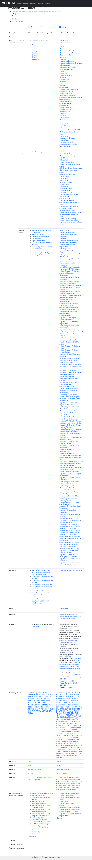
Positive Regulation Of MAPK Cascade (69, 379)
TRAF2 (70, 749)
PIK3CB (69, 729)
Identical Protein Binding (67, 210)
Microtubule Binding (65, 182)
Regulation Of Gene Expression (69, 281)
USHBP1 (49, 711)
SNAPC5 (46, 709)
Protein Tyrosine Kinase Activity (69, 809)
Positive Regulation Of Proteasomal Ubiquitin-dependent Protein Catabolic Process (71, 334)
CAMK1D (64, 701)
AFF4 (57, 695)
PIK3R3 (40, 707)
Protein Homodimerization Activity (70, 212)
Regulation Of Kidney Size (68, 360)
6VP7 (74, 779)
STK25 (74, 743)
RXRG (41, 709)
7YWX (35, 779)
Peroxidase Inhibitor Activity (68, 206)
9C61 (65, 789)
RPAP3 (76, 737)
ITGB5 (47, 699)
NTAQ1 (51, 705)
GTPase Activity (64, 160)
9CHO (74, 789)
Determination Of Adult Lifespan (69, 269)
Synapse (62, 122)
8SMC (74, 783)
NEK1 (70, 727)
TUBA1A (59, 751)
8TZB (62, 785)
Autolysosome (64, 118)
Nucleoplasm (36, 51)
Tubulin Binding (64, 184)
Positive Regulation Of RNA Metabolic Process (41, 806)
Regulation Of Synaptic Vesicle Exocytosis (69, 560)
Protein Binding (37, 152)
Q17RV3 (58, 773)
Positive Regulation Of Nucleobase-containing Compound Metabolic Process (41, 820)
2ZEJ (57, 777)
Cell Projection (64, 105)
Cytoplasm (35, 55)
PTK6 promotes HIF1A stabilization (70, 570)
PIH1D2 (35, 707)
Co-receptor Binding (65, 208)
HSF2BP (37, 699)
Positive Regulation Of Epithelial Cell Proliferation (42, 248)
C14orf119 (47, 695)
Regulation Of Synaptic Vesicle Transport (69, 515)
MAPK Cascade (64, 230)
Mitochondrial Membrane (67, 95)
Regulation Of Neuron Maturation (70, 295)
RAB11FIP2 (73, 733)
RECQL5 (31, 709)
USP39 (80, 751)
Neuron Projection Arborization (69, 471)
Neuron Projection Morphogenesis (70, 397)
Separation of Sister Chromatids (42, 585)
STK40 (58, 745)
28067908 (69, 642)
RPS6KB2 (59, 739)
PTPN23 (66, 733)
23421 (30, 761)
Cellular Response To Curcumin (69, 542)
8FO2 (57, 783)
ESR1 (51, 697)
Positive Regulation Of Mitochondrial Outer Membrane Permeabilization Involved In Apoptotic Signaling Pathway (69, 489)
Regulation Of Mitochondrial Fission (71, 461)
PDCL (58, 729)
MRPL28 (70, 725)
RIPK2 (68, 737)
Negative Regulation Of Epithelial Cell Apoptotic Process (42, 254)
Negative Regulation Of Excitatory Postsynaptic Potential (70, 468)
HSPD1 (62, 715)
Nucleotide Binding (65, 154)
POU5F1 (65, 731)
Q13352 (30, 773)
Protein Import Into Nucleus (68, 234)
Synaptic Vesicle (64, 79)
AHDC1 (68, 695)
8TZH (57, 787)
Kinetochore (36, 45)
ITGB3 (43, 699)
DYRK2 (62, 709)
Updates (47, 3)
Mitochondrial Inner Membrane (69, 53)
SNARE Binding (64, 152)
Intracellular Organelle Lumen (68, 126)
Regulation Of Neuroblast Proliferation (67, 511)
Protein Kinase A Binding (67, 219)
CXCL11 (70, 705)
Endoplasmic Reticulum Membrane (70, 63)
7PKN (34, 777)
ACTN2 (44, 693)
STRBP (67, 745)
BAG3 (77, 699)
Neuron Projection (65, 107)
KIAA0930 (37, 701)
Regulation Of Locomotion (67, 370)
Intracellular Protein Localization (69, 267)
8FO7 (62, 783)
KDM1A (30, 701)
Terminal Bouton (64, 112)
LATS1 (58, 719)
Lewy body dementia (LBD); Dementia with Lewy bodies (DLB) (70, 615)
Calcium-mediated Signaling (68, 303)
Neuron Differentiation (66, 320)
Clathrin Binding (64, 198)
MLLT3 (77, 723)
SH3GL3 (58, 741)
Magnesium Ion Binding (67, 156)
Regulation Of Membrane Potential (70, 372)
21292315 (76, 669)
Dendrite (62, 85)
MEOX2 (46, 703)
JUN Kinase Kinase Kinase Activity (70, 168)
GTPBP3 (31, 699)
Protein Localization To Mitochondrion (66, 450)
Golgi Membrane (64, 41)
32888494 (36, 626)
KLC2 (63, 717)
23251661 (77, 661)
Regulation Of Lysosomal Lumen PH (70, 367)
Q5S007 (64, 773)
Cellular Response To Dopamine (69, 536)
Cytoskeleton (63, 73)
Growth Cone (63, 87)
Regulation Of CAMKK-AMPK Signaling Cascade (69, 551)
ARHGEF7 (75, 697)
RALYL (66, 735)
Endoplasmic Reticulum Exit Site (70, 130)
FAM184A (70, 711)
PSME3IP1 (59, 733)
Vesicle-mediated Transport (68, 297)
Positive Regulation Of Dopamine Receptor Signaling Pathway (70, 430)
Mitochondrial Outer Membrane (69, 51)
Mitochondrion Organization (68, 243)
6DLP (78, 777)
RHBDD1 (63, 737)
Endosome (62, 59)
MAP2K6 (77, 721)
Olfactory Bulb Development (68, 307)
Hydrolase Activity (65, 190)
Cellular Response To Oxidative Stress (69, 347)
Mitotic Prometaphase (39, 599)
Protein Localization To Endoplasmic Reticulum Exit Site (70, 454)
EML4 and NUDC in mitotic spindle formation (40, 602)
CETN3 (71, 703)
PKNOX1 (46, 707)
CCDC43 (75, 701)
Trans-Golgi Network (66, 69)
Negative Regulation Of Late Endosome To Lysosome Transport (70, 519)
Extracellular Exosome (66, 128)
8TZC (66, 785)
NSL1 (74, 727)
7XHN (51, 777)
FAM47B (76, 711)
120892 (58, 761)
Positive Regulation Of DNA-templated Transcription (41, 815)
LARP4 (74, 717)
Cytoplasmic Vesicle (66, 91)
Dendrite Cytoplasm (65, 101)
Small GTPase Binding (66, 200)
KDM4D (58, 717)
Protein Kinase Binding (66, 803)
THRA (34, 711)
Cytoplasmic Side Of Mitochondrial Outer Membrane (70, 98)
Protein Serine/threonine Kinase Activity (69, 165)
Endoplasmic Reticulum (67, 61)
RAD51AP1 (59, 735)
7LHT (61, 781)
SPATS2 (75, 741)
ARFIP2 (41, 695)
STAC (64, 743)
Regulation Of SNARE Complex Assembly (69, 355)
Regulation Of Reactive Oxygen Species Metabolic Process (69, 564)
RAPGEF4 (72, 735)
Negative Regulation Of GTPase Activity (69, 343)
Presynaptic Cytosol (66, 142)
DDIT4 (63, 707)
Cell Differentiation (65, 315)
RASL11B (79, 735)
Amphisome (63, 116)
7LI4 (72, 781)
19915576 (77, 663)
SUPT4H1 (73, 745)
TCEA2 (77, 747)
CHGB (76, 703)
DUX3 (72, 707)
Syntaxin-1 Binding (65, 192)
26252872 (69, 628)
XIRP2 (58, 755)
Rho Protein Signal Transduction (69, 259)
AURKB (63, 699)
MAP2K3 (64, 721)
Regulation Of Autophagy (67, 283)
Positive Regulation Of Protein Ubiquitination (69, 327)
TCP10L (58, 749)
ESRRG (64, 711)
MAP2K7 (59, 723)
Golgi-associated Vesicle (67, 67)
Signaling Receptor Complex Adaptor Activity (68, 195)
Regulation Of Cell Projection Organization (68, 323)
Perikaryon (62, 114)
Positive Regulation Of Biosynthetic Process (39, 802)
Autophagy (62, 238)
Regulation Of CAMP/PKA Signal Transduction (70, 474)
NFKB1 (40, 705)
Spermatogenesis (65, 261)
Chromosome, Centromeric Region (40, 42)
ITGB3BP (35, 27)
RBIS (57, 737)
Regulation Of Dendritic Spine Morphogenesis (69, 446)
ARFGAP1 (68, 697)
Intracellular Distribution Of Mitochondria (68, 391)
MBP (72, 723)
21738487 (69, 669)
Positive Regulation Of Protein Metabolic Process (69, 408)
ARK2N (58, 699)
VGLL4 (63, 753)
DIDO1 (68, 707)
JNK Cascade (63, 257)
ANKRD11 (31, 695)
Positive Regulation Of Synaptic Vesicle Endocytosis (69, 483)
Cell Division (36, 251)
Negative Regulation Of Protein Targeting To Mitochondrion (69, 527)
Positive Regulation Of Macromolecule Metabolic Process (40, 828)
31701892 (77, 675)
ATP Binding (63, 178)
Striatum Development (66, 305)
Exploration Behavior (66, 362)
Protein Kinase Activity (66, 162)
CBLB (70, 701)
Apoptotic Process (38, 234)
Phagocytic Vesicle (65, 124)
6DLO (74, 777)
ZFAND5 (68, 755)
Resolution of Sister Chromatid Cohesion (42, 588)
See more (32, 836)
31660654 (62, 665)
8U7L (69, 787)
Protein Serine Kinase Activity (69, 221)
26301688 (62, 679)
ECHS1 (71, 709)
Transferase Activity (65, 188)
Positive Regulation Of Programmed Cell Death (67, 375)
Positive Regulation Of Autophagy (70, 285)
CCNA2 (30, 697)
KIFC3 (43, 701)
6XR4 (57, 781)
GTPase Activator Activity (67, 174)
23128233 (62, 650)
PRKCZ (76, 731)
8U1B (62, 787)
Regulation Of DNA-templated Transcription (41, 231)
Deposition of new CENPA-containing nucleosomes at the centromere (42, 595)
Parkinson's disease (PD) (67, 618)
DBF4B (58, 707)
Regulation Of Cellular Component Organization (70, 815)
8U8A (73, 787)
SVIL (29, 711)
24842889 (76, 667)
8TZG (78, 785)
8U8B (77, 787)
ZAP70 (63, 755)
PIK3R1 (74, 729)
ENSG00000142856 (34, 769)
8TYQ (58, 785)
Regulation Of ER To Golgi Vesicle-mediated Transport (70, 438)
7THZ (80, 781)
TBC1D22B (71, 747)
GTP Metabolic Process (67, 386)
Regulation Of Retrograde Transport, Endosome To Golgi (69, 547)
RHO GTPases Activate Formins (42, 591)
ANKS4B (78, 695)
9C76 (69, 789)
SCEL (65, 739)
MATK (69, 723)
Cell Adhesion (36, 238)
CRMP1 (58, 705)
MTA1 (36, 705)
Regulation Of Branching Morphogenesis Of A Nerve (68, 556)
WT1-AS (78, 753)
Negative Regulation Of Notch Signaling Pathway (69, 383)
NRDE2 (45, 705)
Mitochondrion (64, 49)
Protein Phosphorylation (67, 232)
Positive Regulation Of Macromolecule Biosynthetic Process (41, 797)
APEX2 (58, 697)
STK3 (78, 743)
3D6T (61, 777)
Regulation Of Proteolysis (67, 317)
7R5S (43, 777)
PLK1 (79, 729)
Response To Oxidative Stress (69, 241)
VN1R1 (68, 753)
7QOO (39, 777)
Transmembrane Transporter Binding (68, 216)
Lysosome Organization (67, 251)
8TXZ (78, 783)
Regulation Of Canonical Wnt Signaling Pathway (68, 442)
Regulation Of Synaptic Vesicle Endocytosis (69, 479)
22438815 (62, 669)
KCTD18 (78, 715)
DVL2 (80, 707)
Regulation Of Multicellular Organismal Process (68, 404)
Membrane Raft (64, 120)
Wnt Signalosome (65, 146)
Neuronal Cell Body (65, 109)
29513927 (58, 11)
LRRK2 (61, 27)
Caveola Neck (64, 140)
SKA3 (64, 741)
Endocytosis (63, 236)
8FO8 (66, 783)
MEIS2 (41, 703)
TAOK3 (58, 747)
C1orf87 (58, 701)
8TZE (70, 785)
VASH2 (58, 753)
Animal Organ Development (68, 394)
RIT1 (72, 737)
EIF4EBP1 (77, 709)
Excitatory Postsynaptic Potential (70, 423)
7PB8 (30, 777)
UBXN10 (65, 751)
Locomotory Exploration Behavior (70, 364)
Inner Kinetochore (37, 47)
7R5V (47, 777)
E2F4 (66, 709)
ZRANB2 (59, 757)
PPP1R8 (71, 731)
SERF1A (70, 739)
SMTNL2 (69, 741)
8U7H (66, 787)
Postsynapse (63, 136)
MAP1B (58, 721)
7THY (76, 781)
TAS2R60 (64, 747)
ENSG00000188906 (62, 769)
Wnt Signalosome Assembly (68, 544)
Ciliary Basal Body (65, 103)
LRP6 (76, 719)
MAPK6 (30, 703)
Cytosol (34, 57)
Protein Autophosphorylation (68, 388)
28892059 (69, 665)
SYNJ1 (79, 745)
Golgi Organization (65, 249)
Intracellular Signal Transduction (69, 358)
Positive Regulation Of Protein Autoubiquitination (69, 503)
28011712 (76, 665)
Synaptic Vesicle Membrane (68, 89)
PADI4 (78, 727)
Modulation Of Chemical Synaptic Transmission (70, 400)
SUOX (52, 709)
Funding (40, 3)
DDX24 (41, 697)
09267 (30, 765)
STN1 (63, 745)
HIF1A (58, 715)
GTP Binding (63, 180)
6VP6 (70, 779)
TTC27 (75, 749)
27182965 (62, 667)
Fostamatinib (63, 609)
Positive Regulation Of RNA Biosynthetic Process (41, 810)
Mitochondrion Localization (68, 411)
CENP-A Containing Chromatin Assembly (42, 244)
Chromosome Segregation (40, 236)
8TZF (74, 785)
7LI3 (69, 781)
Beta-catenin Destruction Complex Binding (70, 224)
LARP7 (79, 717)
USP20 (30, 713)
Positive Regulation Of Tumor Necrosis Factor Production (69, 339)
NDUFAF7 (64, 727)
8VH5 (62, 789)
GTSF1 (76, 713)
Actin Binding (63, 158)
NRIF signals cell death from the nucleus (42, 577)
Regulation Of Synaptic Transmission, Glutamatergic (68, 418)
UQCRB (74, 751)
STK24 (69, 743)
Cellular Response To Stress (68, 811)
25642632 (69, 652)
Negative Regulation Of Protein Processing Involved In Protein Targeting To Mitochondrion (69, 532)
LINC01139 (70, 719)
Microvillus (62, 77)
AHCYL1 (63, 695)
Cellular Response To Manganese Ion (70, 458)
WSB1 (73, 753)
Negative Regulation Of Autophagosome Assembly (68, 523)
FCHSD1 (71, 713)
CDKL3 (66, 703)
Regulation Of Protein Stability (69, 330)
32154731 (68, 656)
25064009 (69, 667)
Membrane (35, 59)
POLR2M (59, 731)
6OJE (58, 779)
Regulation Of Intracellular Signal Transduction (70, 507)
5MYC (70, 777)
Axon (61, 83)
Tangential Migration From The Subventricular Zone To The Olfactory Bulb (69, 311)
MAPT (64, 723)
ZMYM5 (74, 755)
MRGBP (58, 725)
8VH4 (57, 789)
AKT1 (73, 695)
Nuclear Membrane (65, 93)
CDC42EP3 (59, 703)
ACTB (78, 693)
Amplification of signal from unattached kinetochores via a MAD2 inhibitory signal (41, 572)
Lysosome (62, 57)
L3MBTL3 (68, 717)
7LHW (66, 781)
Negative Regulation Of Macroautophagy (66, 300)
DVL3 (57, 709)
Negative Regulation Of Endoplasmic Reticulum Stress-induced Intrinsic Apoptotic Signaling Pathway (69, 497)
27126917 (62, 646)
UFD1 (70, 751)
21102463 (62, 642)
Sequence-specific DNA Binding (42, 793)
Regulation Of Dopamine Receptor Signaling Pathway (70, 426)
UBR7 (44, 711)
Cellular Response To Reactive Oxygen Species (69, 351)
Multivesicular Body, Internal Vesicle (68, 133)
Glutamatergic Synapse (67, 138)
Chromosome (36, 53)
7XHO (30, 779)
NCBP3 (58, 727)
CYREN (75, 705)
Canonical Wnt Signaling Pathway (70, 421)
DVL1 (76, 707)
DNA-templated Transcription (41, 824)
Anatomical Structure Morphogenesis (66, 274)
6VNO (66, 779)
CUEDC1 (64, 705)
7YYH (39, 779)
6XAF (78, 779)
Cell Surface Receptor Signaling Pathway (69, 254)
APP (36, 695)
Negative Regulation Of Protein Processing (69, 288)
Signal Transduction (38, 241)
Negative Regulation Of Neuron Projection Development (69, 292)
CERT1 (36, 697)
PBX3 (30, 707)
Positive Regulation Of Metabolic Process (42, 833)
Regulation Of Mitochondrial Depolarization (68, 414)
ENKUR (58, 711)
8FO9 (70, 783)
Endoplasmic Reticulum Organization (67, 246)
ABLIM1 (73, 693)
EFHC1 (46, 697)
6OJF (62, 779)
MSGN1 (30, 705)
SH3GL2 (76, 739)
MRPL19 (64, 725)
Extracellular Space (65, 43)
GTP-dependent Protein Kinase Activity (69, 203)
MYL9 (80, 725)
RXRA (36, 709)
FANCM (65, 713)
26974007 (76, 638)
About (19, 3)
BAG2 (73, 699)
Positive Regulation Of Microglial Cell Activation (70, 539)
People (32, 3)
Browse (25, 3)
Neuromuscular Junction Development (67, 264)
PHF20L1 (63, 729)
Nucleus (34, 49)
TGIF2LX (64, 749)
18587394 (74, 640)
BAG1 (69, 699)
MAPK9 (36, 703)
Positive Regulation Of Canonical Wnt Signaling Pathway (70, 464)
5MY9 (66, 777)
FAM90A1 (59, 713)
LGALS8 (63, 719)
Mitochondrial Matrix (66, 55)
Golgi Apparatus (64, 65)
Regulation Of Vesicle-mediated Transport (69, 434)
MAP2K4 (70, 721)
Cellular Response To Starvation (69, 271)
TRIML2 (38, 711)
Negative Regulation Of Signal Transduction (69, 278)
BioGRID (14, 21)
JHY (73, 715)
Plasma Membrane (65, 75)
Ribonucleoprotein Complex (68, 144)
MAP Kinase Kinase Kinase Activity (68, 171)
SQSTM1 (59, 743)
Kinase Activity (64, 186)
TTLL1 (80, 749)
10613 (58, 765)
